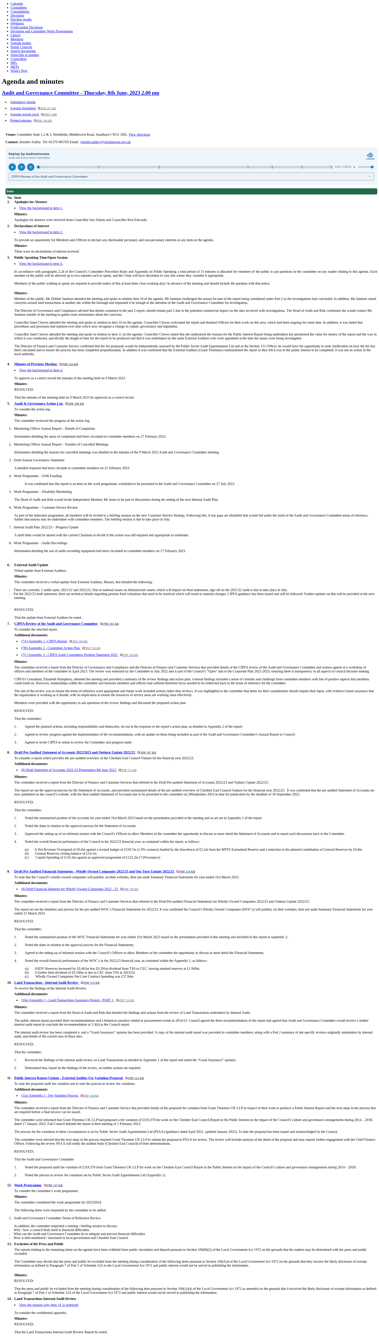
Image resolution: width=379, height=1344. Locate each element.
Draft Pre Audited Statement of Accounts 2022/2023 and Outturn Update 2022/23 (85, 752)
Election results (21, 19)
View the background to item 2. (41, 232)
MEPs (15, 67)
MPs (14, 63)
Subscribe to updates (25, 55)
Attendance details (23, 102)
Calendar (17, 3)
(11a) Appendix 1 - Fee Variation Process (59, 1095)
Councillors (19, 59)
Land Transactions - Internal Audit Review (56, 982)
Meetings (17, 39)
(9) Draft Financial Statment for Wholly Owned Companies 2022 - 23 (79, 889)
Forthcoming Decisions (27, 27)
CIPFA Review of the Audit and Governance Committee (66, 624)
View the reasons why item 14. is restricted (48, 1305)
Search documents (23, 51)
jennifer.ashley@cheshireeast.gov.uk (105, 142)
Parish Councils (21, 47)
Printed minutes (31, 120)
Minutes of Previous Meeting (46, 364)
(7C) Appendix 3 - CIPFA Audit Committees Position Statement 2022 (79, 655)
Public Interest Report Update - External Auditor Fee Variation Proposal (79, 1078)
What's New (19, 71)
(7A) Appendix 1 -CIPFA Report (54, 641)
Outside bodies (21, 43)
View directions (139, 134)
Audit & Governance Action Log (49, 403)
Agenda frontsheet (33, 108)
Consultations (20, 11)
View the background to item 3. (41, 264)
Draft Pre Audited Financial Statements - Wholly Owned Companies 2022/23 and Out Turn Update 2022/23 (104, 871)
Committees (19, 7)
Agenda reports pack (33, 114)
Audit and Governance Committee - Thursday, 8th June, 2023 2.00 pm (80, 93)
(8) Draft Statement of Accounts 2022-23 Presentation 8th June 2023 (78, 770)
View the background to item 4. (41, 370)
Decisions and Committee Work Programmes (42, 31)
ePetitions (17, 23)
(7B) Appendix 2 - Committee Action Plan (60, 648)
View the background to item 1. (41, 208)
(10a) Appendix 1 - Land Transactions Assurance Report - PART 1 (77, 1000)
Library (16, 35)
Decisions (17, 15)
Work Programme (38, 1185)
